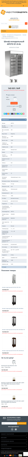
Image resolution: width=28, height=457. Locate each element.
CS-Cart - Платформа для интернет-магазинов (12, 452)
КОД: (7, 97)
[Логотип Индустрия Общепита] (14, 12)
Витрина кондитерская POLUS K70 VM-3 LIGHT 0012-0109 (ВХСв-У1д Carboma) (12, 401)
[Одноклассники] (8, 114)
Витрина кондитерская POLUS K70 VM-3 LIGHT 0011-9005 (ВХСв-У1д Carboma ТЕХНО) (12, 383)
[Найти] (26, 23)
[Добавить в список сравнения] (14, 109)
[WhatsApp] (16, 114)
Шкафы (24, 35)
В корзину (14, 103)
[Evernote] (21, 114)
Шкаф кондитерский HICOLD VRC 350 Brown (13, 350)
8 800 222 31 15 (14, 18)
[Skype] (20, 114)
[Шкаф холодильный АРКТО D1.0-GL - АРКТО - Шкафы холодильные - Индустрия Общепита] (14, 64)
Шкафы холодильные (8, 36)
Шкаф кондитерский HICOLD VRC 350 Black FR (13, 329)
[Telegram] (10, 114)
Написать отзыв (14, 47)
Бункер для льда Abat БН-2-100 (9, 365)
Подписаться (22, 423)
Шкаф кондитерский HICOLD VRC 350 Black (12, 308)
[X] (12, 114)
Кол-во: (8, 99)
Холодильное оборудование (14, 35)
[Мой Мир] (18, 114)
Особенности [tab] (5, 119)
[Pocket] (23, 114)
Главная (3, 35)
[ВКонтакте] (6, 114)
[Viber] (14, 114)
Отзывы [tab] (4, 267)
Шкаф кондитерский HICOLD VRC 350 (11, 287)
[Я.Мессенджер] (4, 114)
